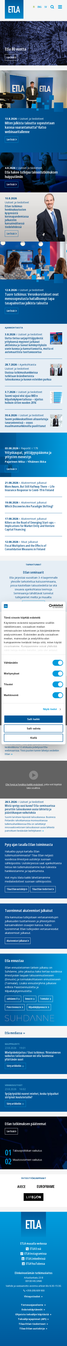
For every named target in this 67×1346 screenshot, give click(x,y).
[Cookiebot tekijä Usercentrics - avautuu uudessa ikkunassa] (47, 606)
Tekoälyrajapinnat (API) (32, 1319)
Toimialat (45, 998)
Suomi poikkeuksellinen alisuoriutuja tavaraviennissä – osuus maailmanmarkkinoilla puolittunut (26, 422)
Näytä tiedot (50, 709)
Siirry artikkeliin (14, 1066)
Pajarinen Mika (15, 461)
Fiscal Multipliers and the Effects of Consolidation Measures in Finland (25, 547)
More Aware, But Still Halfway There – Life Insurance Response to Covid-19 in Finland (30, 488)
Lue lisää (11, 57)
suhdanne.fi (12, 998)
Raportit (26, 448)
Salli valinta (33, 728)
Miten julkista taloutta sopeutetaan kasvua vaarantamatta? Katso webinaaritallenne (30, 127)
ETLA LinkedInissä (35, 1259)
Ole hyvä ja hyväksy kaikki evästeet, (24, 784)
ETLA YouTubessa (35, 1264)
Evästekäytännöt (32, 1309)
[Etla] (14, 9)
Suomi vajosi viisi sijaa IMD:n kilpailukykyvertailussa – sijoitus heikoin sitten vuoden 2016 (24, 399)
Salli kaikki (33, 719)
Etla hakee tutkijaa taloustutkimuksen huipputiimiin (31, 174)
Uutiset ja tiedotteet (32, 118)
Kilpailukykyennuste (38, 1007)
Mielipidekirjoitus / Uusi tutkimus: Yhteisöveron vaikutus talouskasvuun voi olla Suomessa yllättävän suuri (33, 1055)
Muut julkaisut (29, 542)
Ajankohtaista (28, 364)
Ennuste (29, 998)
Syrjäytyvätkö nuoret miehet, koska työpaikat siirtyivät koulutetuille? (32, 1095)
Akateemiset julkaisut (34, 482)
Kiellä (33, 737)
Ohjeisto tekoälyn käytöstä (32, 1314)
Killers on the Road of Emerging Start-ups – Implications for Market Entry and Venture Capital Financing (30, 525)
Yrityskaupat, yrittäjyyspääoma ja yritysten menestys (28, 454)
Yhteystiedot (32, 1296)
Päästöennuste (14, 1007)
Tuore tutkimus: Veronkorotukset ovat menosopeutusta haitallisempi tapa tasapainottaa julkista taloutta (32, 299)
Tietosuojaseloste (32, 1304)
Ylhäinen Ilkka (37, 461)
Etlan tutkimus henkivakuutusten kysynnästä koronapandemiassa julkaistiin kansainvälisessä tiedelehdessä (17, 216)
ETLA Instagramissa (35, 1254)
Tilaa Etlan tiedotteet (42, 889)
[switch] (57, 673)
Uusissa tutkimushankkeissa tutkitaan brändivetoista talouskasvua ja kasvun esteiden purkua (28, 376)
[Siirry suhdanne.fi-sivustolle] (29, 1018)
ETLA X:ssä (35, 1249)
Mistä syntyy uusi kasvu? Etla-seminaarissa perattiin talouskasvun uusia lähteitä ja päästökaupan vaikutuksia (30, 809)
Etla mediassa (13, 1033)
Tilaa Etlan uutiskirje (16, 889)
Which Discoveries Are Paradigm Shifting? (29, 506)
